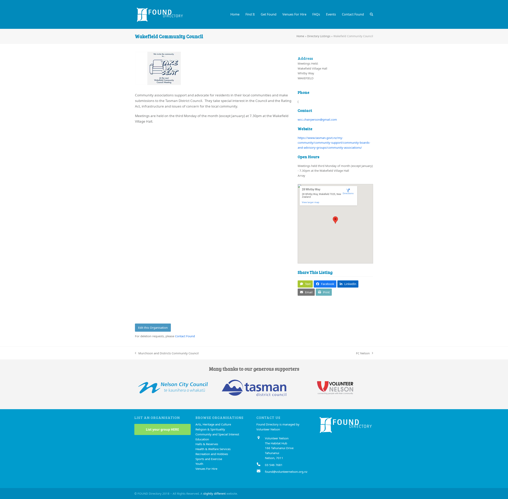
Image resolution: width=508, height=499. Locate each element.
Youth (199, 464)
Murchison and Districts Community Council (167, 353)
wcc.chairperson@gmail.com (317, 119)
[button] (371, 14)
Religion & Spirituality (210, 429)
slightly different (214, 493)
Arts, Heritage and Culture (213, 424)
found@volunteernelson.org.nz (286, 472)
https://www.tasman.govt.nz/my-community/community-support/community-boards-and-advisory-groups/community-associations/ (334, 143)
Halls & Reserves (206, 444)
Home (300, 36)
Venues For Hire (206, 469)
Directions (348, 193)
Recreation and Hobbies (211, 454)
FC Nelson (363, 353)
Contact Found (185, 336)
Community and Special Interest (217, 434)
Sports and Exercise (208, 459)
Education (202, 439)
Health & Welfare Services (213, 449)
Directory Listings (318, 36)
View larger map (310, 202)
